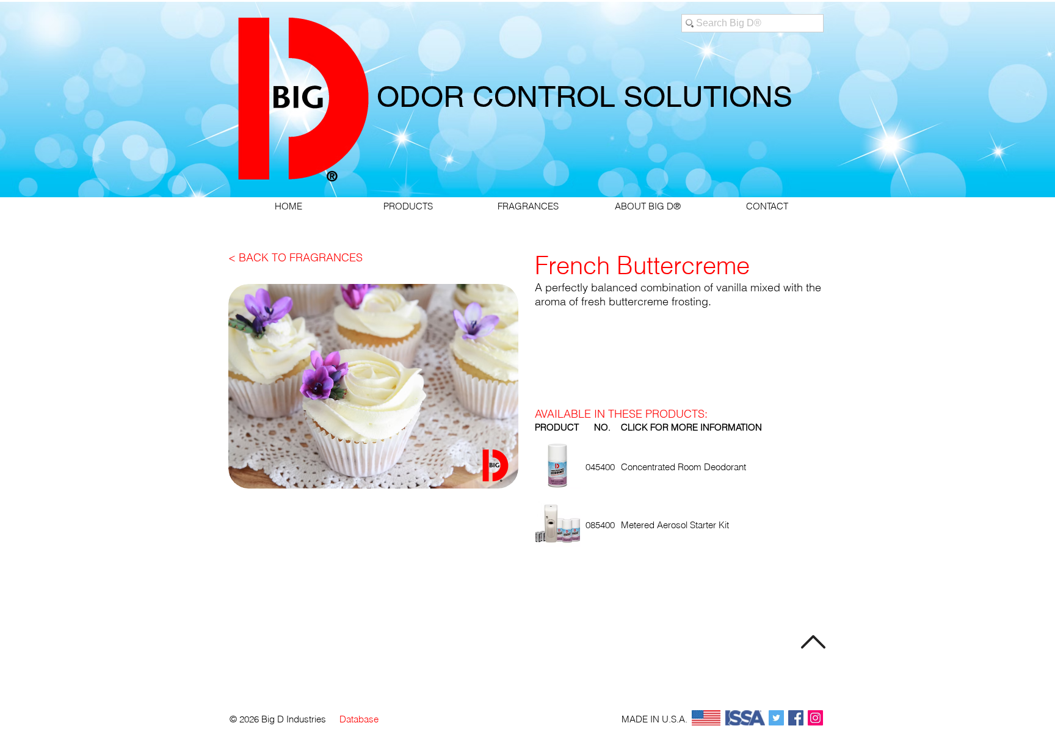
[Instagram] (815, 717)
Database (359, 719)
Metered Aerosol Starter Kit (675, 525)
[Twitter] (776, 717)
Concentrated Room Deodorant (683, 467)
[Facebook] (795, 717)
